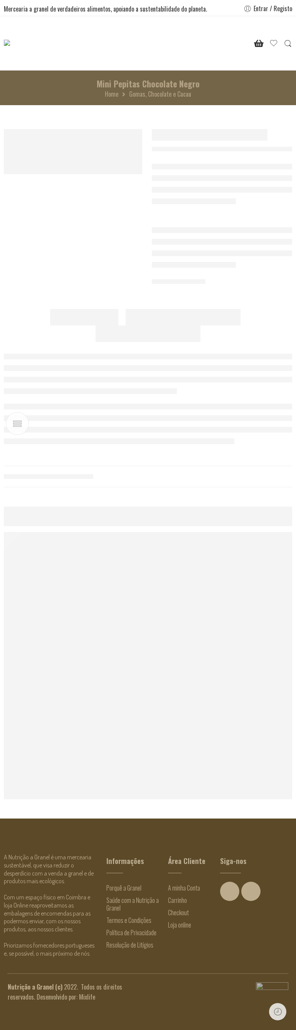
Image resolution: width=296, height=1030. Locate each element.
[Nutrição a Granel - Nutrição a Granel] (28, 43)
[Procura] (288, 43)
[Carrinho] (259, 43)
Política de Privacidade (131, 932)
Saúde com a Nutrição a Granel (132, 904)
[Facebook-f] (229, 891)
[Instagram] (251, 891)
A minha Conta (184, 887)
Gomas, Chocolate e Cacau (160, 94)
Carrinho (177, 900)
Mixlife (87, 996)
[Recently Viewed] (277, 1011)
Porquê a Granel (123, 887)
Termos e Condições (128, 920)
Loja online (179, 924)
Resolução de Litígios (129, 944)
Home (111, 94)
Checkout (178, 912)
